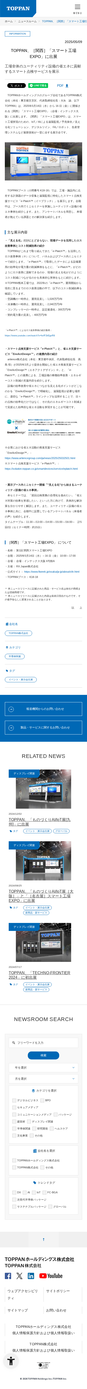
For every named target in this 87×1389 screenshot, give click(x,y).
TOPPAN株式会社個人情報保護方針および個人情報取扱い (43, 1347)
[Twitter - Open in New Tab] (19, 1274)
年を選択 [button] (21, 1067)
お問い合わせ (56, 1310)
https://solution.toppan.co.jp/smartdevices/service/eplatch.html (41, 468)
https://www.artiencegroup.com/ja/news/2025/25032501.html (40, 458)
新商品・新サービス (36, 912)
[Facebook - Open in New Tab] (8, 1274)
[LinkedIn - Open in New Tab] (31, 1274)
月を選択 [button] (21, 1078)
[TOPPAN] (18, 8)
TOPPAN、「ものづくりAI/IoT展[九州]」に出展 (40, 822)
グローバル (61, 831)
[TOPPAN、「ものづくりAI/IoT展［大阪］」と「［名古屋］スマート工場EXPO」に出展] (43, 860)
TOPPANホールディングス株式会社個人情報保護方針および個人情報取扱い (43, 1330)
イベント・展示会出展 (21, 679)
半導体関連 (15, 656)
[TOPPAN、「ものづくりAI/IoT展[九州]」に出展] (43, 789)
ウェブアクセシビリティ (22, 1294)
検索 (43, 1055)
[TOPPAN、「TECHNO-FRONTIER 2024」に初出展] (43, 942)
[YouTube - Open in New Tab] (50, 1274)
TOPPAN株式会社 (18, 633)
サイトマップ (17, 1310)
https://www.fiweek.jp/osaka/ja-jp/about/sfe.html (51, 571)
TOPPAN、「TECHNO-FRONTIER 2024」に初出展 (39, 975)
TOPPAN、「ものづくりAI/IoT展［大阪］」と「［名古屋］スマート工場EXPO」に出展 (41, 896)
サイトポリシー (58, 1291)
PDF (60, 85)
